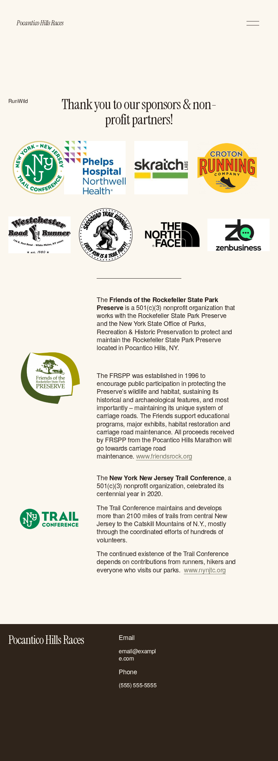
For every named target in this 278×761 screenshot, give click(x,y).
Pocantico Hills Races (40, 23)
